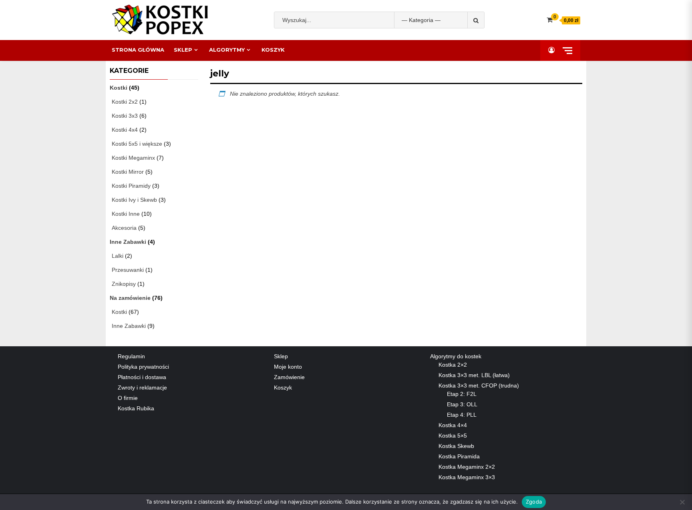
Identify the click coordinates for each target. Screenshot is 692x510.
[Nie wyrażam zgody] (682, 502)
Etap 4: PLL (462, 415)
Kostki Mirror (128, 172)
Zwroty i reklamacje (142, 387)
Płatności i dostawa (142, 377)
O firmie (128, 398)
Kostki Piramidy (131, 186)
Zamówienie (289, 377)
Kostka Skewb (456, 446)
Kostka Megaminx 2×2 (467, 467)
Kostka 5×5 (453, 435)
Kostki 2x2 (125, 101)
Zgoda (534, 501)
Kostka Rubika (136, 408)
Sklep (183, 49)
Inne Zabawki (128, 242)
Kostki (118, 87)
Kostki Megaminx (133, 158)
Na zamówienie (130, 298)
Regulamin (131, 356)
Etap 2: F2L (462, 394)
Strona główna (138, 49)
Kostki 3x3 (125, 115)
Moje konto (288, 366)
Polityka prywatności (143, 366)
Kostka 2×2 (453, 364)
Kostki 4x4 (125, 129)
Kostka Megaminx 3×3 (467, 477)
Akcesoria (124, 228)
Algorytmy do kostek (455, 356)
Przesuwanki (128, 270)
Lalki (117, 256)
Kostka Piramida (459, 456)
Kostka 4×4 (453, 425)
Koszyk (273, 49)
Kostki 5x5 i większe (137, 144)
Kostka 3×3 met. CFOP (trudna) (479, 385)
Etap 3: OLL (462, 404)
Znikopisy (124, 284)
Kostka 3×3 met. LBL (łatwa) (474, 375)
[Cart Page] (550, 19)
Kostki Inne (126, 214)
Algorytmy (227, 49)
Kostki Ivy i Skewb (134, 200)
